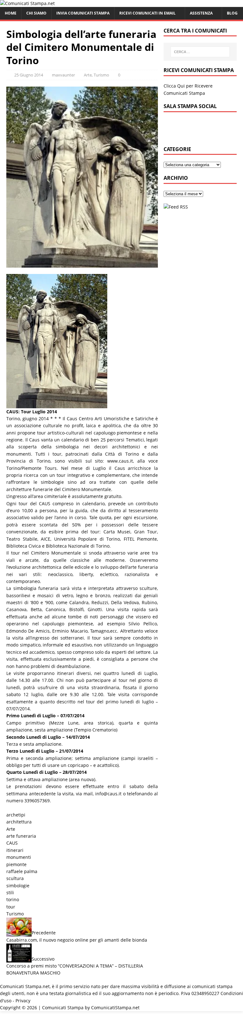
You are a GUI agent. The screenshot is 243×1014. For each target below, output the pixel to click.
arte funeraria (21, 836)
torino (12, 899)
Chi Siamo (36, 13)
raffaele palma (21, 871)
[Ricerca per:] (200, 51)
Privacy (23, 1001)
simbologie (17, 886)
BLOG (232, 13)
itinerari (14, 850)
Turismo (101, 75)
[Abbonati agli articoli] (176, 207)
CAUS (12, 843)
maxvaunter (63, 75)
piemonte (16, 864)
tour (10, 907)
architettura (19, 822)
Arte (88, 75)
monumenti (18, 857)
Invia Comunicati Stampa (82, 13)
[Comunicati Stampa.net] (27, 3)
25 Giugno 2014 (28, 75)
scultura (15, 878)
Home (10, 13)
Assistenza (201, 13)
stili (10, 893)
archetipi (15, 815)
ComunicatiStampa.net (115, 1008)
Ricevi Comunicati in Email (147, 13)
